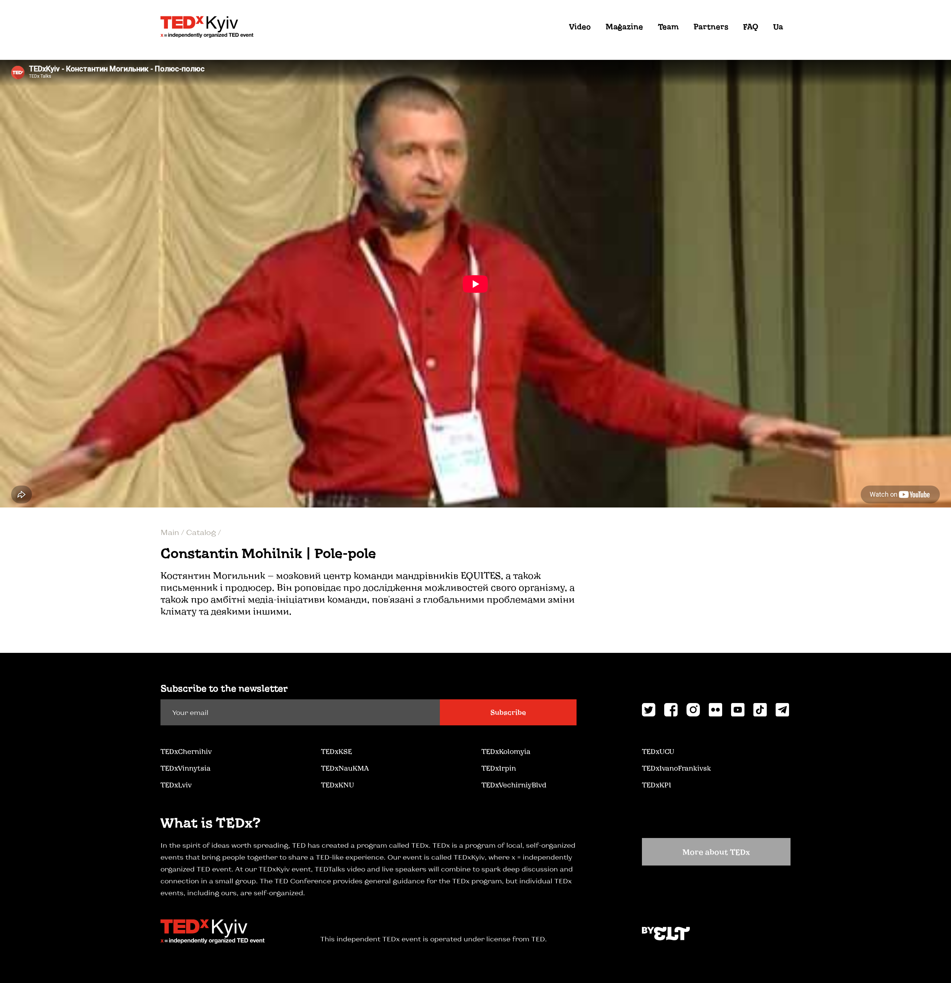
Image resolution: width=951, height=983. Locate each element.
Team (668, 26)
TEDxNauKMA (345, 768)
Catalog (202, 532)
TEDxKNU (337, 785)
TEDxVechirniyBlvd (513, 785)
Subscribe (508, 712)
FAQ (750, 26)
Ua (778, 26)
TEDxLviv (176, 785)
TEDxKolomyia (505, 751)
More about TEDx (716, 851)
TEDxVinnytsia (185, 768)
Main (170, 532)
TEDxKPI (656, 785)
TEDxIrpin (498, 768)
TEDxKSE (336, 751)
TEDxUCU (658, 751)
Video (580, 26)
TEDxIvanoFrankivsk (676, 768)
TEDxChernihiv (186, 751)
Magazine (624, 26)
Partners (711, 26)
